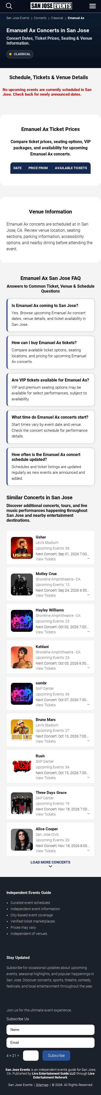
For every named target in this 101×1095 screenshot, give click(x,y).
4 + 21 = (12, 1055)
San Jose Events (17, 18)
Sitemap (42, 1085)
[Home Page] (51, 6)
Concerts (40, 18)
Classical (57, 18)
